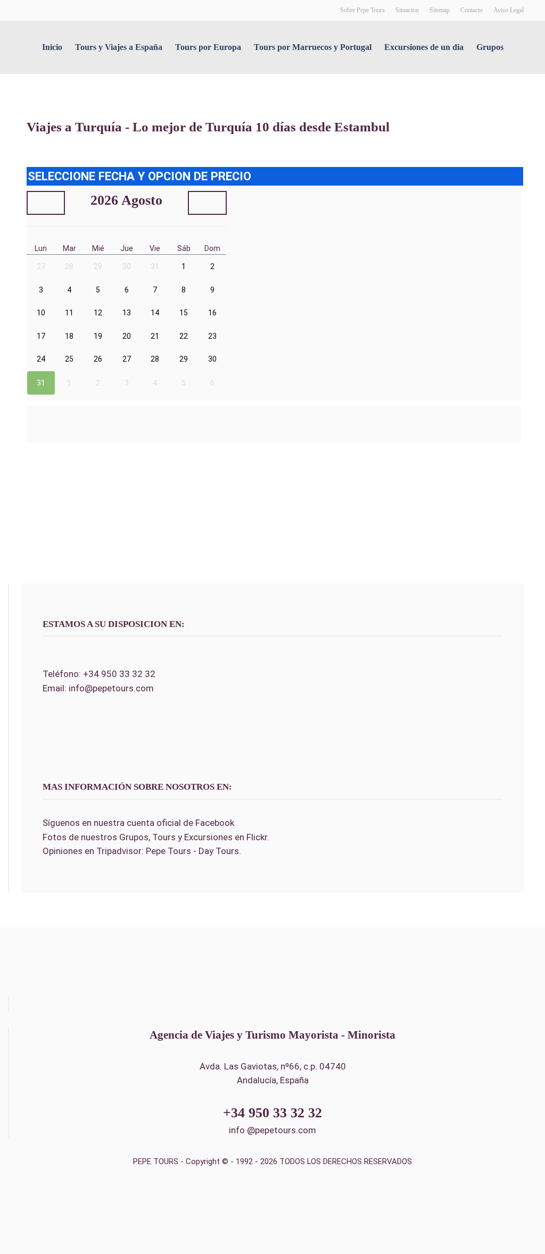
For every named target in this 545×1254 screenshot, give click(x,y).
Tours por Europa (208, 47)
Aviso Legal (508, 10)
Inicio (52, 47)
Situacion (407, 10)
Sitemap (440, 10)
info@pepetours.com (111, 688)
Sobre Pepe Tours (362, 10)
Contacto (471, 10)
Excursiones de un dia (424, 47)
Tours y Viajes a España (118, 47)
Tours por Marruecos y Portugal (312, 47)
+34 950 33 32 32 (119, 673)
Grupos (489, 47)
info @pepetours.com (272, 1130)
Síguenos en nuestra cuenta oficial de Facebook (138, 822)
